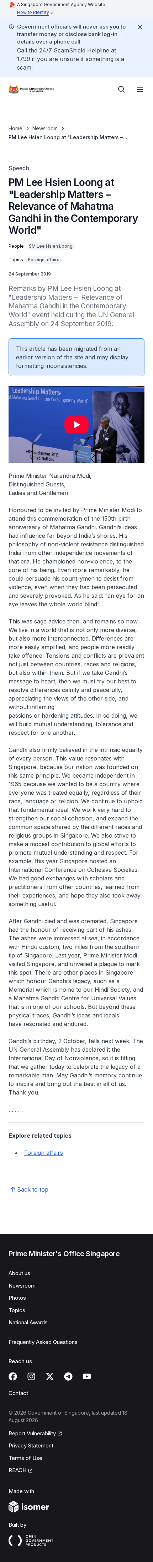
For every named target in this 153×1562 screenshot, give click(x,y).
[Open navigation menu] (140, 89)
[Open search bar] (121, 89)
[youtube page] (87, 1376)
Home (15, 128)
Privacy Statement (31, 1445)
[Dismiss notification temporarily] (140, 27)
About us (19, 1273)
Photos (17, 1297)
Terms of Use (25, 1458)
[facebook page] (13, 1376)
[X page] (50, 1376)
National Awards (28, 1322)
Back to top (32, 1189)
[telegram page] (68, 1376)
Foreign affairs (43, 1152)
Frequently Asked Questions (43, 1342)
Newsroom (45, 128)
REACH (17, 1470)
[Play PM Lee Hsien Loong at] (76, 424)
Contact (18, 1393)
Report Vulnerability (32, 1433)
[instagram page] (31, 1376)
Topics (17, 1310)
